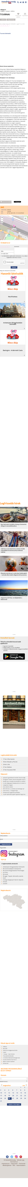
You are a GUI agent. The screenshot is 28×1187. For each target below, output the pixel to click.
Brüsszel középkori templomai (12, 868)
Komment (16, 246)
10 (1, 1093)
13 (13, 1093)
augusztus (7, 1085)
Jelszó (1, 839)
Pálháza (5, 1046)
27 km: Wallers (7, 767)
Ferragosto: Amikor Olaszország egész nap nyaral (15, 779)
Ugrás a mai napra (14, 1104)
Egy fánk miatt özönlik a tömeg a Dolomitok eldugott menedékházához (13, 525)
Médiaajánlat (7, 1165)
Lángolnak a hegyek (8, 785)
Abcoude (5, 1048)
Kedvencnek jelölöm (6, 202)
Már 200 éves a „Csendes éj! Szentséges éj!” (13, 788)
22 (21, 1095)
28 (17, 1098)
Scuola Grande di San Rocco (10, 1059)
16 (25, 1093)
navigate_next (27, 1081)
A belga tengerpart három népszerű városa (14, 880)
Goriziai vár (5, 1063)
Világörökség (11, 19)
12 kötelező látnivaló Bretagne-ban (11, 1057)
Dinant (5, 881)
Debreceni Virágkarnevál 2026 (10, 1050)
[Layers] (25, 218)
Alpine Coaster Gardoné (8, 1061)
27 (13, 1098)
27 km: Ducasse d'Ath (9, 770)
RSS (14, 1165)
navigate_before (2, 1085)
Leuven (5, 883)
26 (9, 1098)
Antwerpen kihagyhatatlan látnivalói (13, 867)
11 (5, 1093)
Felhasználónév (4, 835)
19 (9, 1095)
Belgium (3, 11)
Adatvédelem (21, 1165)
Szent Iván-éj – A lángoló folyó (10, 790)
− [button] (2, 220)
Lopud (4, 1052)
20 (13, 1095)
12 (9, 1093)
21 (17, 1095)
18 (5, 1095)
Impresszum (6, 1164)
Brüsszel (5, 874)
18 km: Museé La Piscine (10, 762)
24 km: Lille (6, 764)
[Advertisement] (14, 50)
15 (21, 1093)
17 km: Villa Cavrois (8, 759)
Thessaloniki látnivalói (8, 1056)
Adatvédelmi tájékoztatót (9, 256)
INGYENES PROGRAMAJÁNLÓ (11, 1069)
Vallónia (12, 11)
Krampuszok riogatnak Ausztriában (11, 792)
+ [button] (2, 217)
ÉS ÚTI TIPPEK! (6, 1071)
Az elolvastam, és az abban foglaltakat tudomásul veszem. (14, 256)
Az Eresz (5, 872)
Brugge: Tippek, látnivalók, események (14, 876)
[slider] (4, 26)
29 (21, 1098)
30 (25, 1098)
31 (1, 1101)
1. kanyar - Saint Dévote (9, 1054)
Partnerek (22, 1164)
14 (17, 1093)
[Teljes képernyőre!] (2, 222)
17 (1, 1095)
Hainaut (8, 11)
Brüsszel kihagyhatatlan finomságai (13, 870)
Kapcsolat (14, 1164)
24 (1, 1098)
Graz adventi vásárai (8, 787)
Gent (4, 878)
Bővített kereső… (4, 1081)
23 (25, 1095)
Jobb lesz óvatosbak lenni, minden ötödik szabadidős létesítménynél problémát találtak (13, 550)
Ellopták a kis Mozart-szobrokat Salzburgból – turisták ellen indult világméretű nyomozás (14, 574)
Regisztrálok (3, 847)
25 (5, 1098)
